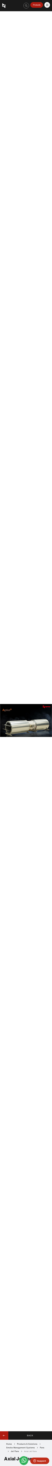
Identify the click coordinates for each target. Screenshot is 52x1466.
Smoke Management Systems (20, 1447)
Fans (42, 1447)
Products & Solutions (27, 1444)
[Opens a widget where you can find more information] (39, 1461)
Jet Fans (15, 1451)
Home (9, 1444)
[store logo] (5, 5)
